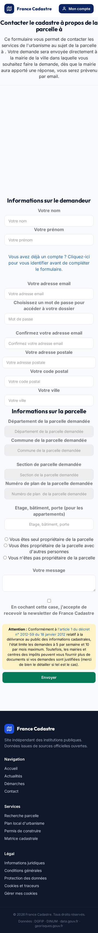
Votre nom (49, 210)
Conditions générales (23, 870)
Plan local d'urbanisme (24, 823)
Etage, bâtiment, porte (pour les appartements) (49, 511)
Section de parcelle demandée (49, 464)
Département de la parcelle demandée (49, 421)
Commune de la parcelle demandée (49, 440)
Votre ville (49, 390)
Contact (11, 791)
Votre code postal (49, 371)
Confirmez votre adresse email (49, 333)
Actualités (13, 776)
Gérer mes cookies (20, 893)
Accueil (10, 768)
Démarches (14, 783)
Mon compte (79, 9)
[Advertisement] (49, 144)
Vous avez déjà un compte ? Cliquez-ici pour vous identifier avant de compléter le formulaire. (49, 263)
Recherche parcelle (21, 815)
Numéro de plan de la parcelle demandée (49, 483)
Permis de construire (22, 830)
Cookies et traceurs (21, 885)
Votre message (49, 570)
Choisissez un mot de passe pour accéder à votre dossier (49, 305)
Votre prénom (49, 229)
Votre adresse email (49, 283)
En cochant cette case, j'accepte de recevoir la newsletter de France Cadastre (49, 610)
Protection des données (25, 878)
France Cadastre (34, 8)
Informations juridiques (24, 862)
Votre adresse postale (49, 352)
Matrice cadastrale (21, 838)
